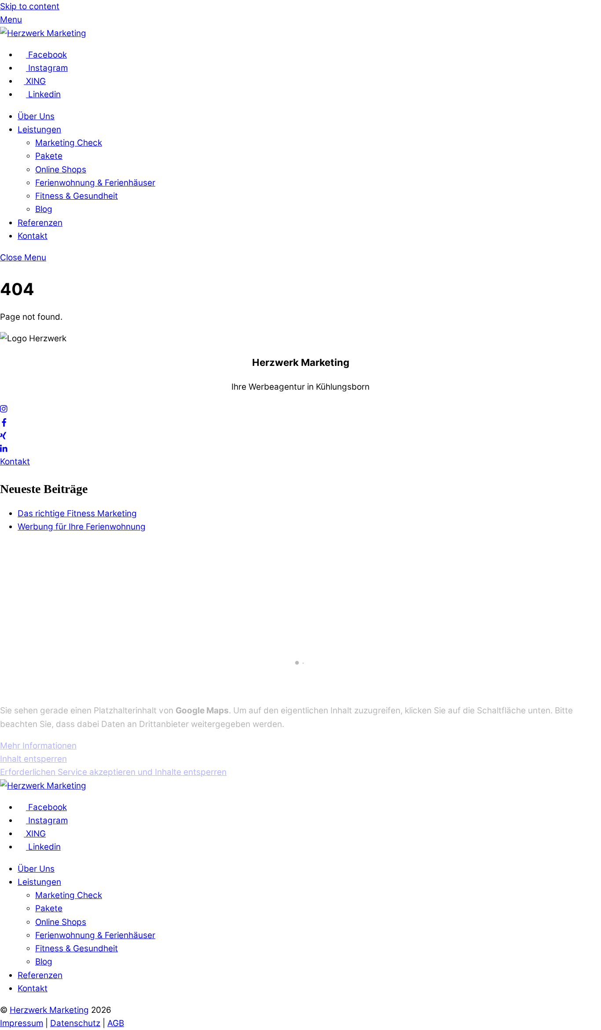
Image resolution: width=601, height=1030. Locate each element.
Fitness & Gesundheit (76, 196)
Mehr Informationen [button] (38, 746)
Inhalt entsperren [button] (33, 759)
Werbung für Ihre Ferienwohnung (82, 527)
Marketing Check (68, 143)
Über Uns (36, 116)
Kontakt (33, 236)
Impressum (21, 1023)
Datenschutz (75, 1023)
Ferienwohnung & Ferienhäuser (95, 183)
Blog (43, 209)
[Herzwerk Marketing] (43, 33)
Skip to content (29, 6)
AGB (115, 1023)
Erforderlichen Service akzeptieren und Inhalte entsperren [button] (113, 772)
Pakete (48, 156)
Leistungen (39, 129)
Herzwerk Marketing (49, 1010)
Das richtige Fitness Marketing (77, 513)
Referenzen (40, 223)
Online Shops (60, 169)
